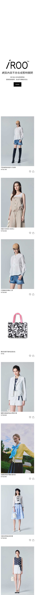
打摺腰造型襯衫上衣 (7, 290)
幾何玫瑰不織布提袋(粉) (8, 351)
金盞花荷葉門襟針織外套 (8, 474)
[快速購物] (33, 171)
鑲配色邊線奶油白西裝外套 (9, 413)
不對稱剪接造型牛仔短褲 (8, 167)
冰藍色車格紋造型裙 (7, 536)
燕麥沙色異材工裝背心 (7, 229)
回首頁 (17, 84)
